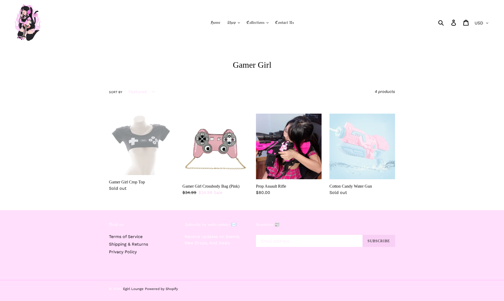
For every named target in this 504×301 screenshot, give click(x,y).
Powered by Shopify (161, 289)
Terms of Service (126, 236)
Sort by (115, 92)
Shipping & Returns (128, 244)
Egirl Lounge (133, 289)
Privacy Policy (123, 251)
